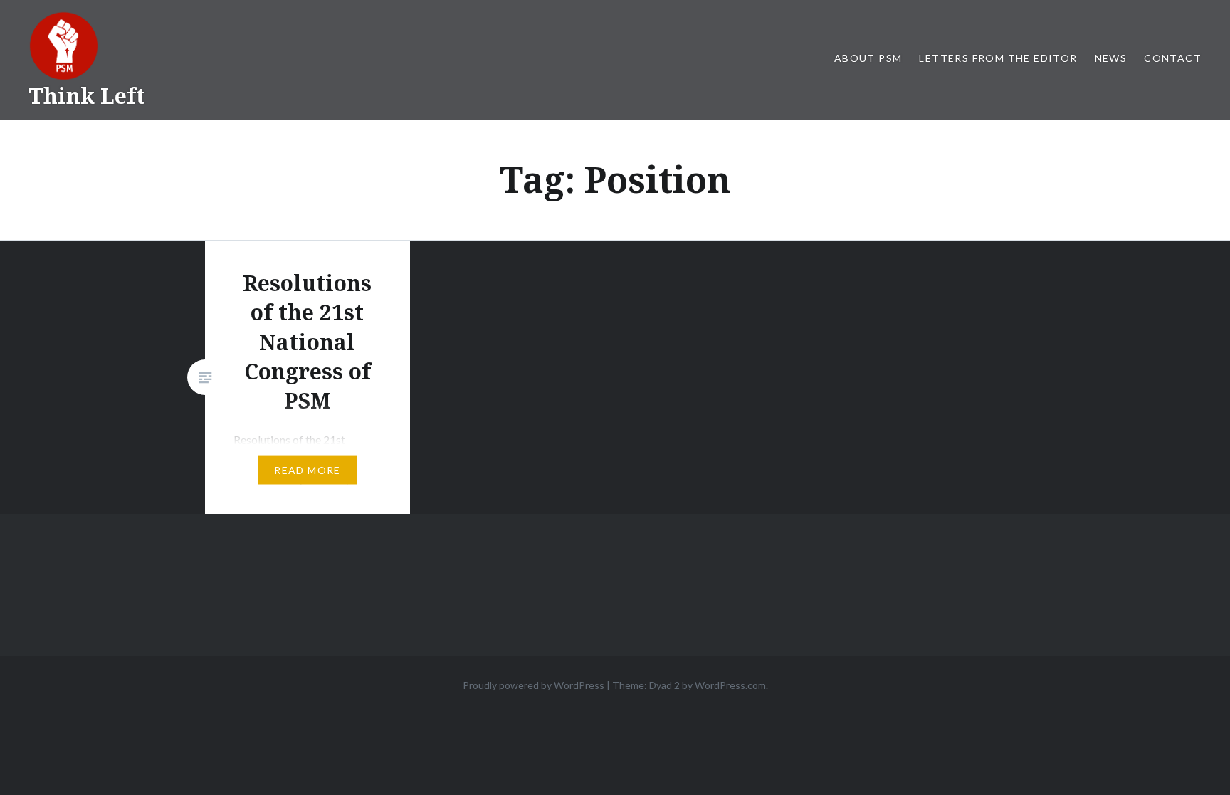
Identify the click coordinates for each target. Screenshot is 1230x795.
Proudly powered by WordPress (533, 685)
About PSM (868, 58)
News (1111, 58)
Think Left (86, 95)
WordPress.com (730, 685)
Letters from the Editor (998, 58)
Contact (1173, 58)
